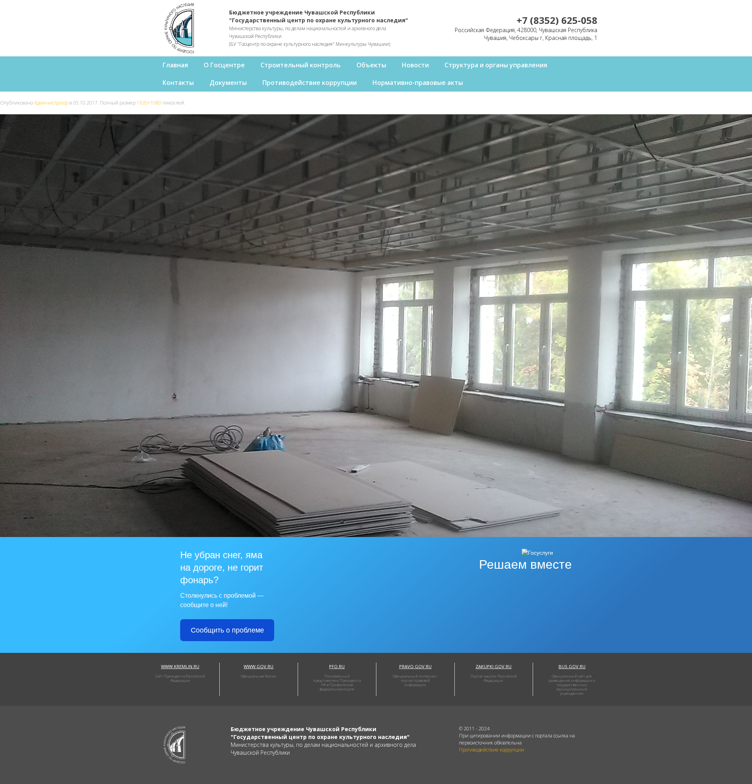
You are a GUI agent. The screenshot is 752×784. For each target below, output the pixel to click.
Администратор (51, 102)
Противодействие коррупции (309, 82)
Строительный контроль (300, 65)
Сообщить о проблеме (227, 630)
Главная (175, 65)
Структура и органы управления (496, 65)
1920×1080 (149, 102)
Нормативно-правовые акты (417, 82)
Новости (415, 65)
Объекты (371, 65)
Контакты (178, 82)
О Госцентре (224, 65)
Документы (228, 82)
